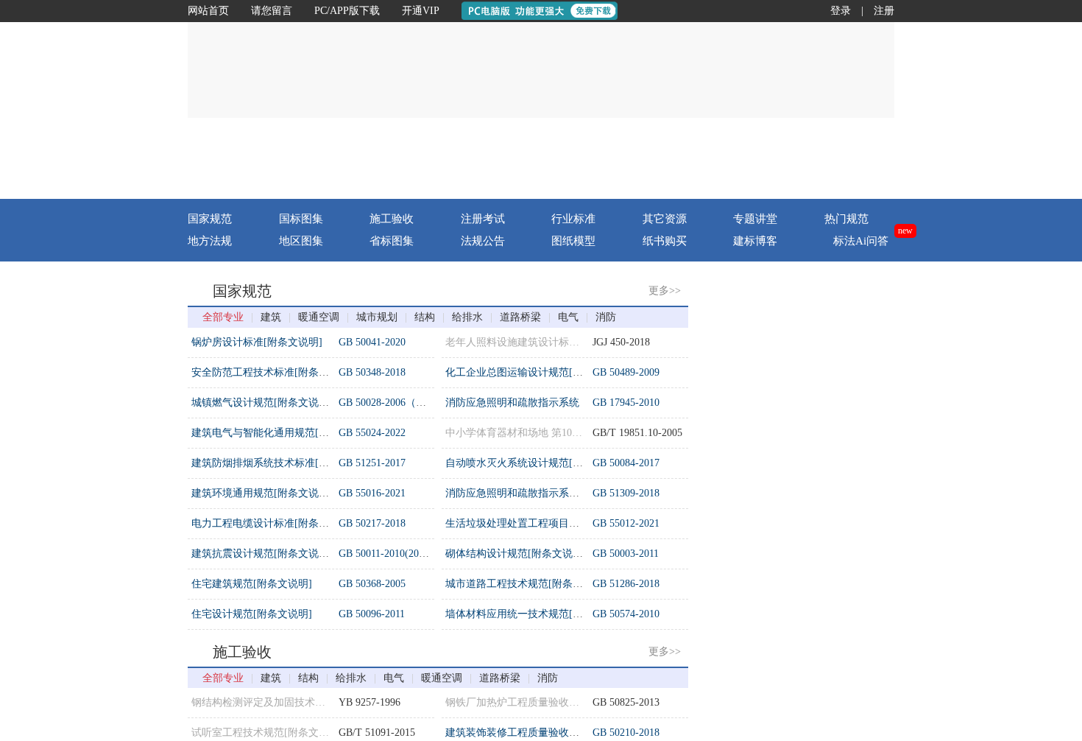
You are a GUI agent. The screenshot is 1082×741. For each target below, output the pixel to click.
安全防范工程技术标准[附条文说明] (272, 372)
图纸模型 (573, 241)
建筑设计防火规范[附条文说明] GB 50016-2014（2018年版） (853, 381)
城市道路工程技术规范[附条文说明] (526, 583)
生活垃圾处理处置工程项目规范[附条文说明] (546, 523)
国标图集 (301, 219)
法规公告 (483, 241)
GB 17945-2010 (626, 402)
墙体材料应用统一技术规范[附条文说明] (536, 613)
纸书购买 (665, 241)
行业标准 (573, 219)
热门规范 (846, 219)
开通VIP (420, 10)
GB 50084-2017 (626, 462)
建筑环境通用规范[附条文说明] (262, 493)
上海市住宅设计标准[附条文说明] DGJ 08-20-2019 (829, 593)
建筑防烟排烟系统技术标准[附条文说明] (282, 462)
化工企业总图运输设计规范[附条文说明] (536, 372)
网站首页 (208, 10)
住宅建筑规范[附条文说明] (251, 583)
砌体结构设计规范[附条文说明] (516, 553)
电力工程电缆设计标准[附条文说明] (272, 523)
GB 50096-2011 (372, 613)
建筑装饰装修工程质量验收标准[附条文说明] (546, 732)
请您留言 (271, 10)
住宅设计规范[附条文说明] (251, 613)
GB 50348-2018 (372, 372)
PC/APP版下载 (347, 10)
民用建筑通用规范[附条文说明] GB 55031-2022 (822, 563)
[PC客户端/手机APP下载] (807, 158)
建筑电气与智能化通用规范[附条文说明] (282, 432)
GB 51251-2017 (372, 462)
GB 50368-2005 (372, 583)
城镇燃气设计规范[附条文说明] (262, 402)
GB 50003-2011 (626, 553)
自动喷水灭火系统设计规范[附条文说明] (536, 462)
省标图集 (391, 241)
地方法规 (210, 241)
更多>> (664, 290)
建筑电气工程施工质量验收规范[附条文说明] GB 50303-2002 (853, 351)
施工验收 (391, 219)
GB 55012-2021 (626, 523)
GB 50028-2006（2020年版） (403, 402)
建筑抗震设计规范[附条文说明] (262, 553)
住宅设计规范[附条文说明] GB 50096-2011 (812, 502)
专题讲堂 (755, 219)
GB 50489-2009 (626, 372)
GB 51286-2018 (626, 583)
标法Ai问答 (860, 241)
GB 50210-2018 (626, 732)
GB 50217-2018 (372, 523)
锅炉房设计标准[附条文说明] (256, 342)
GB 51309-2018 (626, 493)
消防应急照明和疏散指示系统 (512, 402)
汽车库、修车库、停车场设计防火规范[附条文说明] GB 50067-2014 (869, 472)
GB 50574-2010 (626, 613)
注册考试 (483, 219)
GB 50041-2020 (372, 342)
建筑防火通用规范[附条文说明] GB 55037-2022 (822, 412)
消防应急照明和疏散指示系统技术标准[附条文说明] (562, 493)
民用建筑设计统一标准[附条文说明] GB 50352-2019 (833, 442)
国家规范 (210, 219)
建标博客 (755, 241)
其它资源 (665, 219)
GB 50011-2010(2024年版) (396, 553)
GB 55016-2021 (372, 493)
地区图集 (301, 241)
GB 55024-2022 (372, 432)
